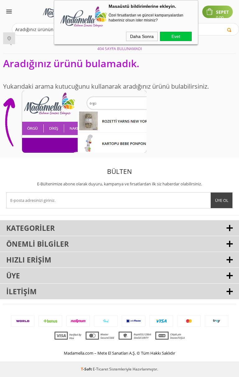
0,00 (219, 18)
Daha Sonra (142, 36)
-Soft (87, 369)
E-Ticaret (100, 369)
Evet (175, 36)
